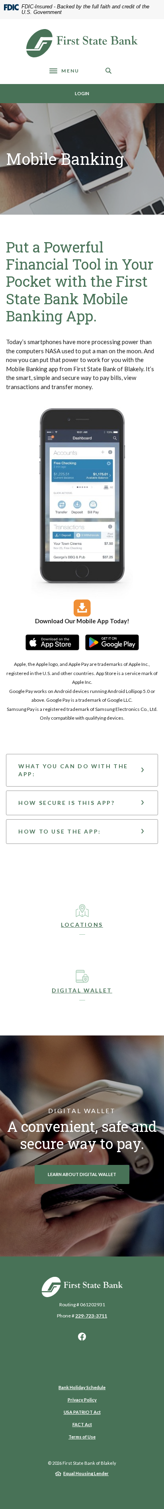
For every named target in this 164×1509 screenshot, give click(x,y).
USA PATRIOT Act (82, 1412)
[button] (82, 770)
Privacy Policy (82, 1399)
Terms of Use (82, 1436)
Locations (82, 924)
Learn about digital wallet (82, 1174)
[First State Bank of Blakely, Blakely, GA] (82, 43)
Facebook (82, 1337)
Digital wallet (82, 990)
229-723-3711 (91, 1316)
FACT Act (82, 1424)
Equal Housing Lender (86, 1473)
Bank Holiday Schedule (82, 1387)
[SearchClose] (108, 70)
